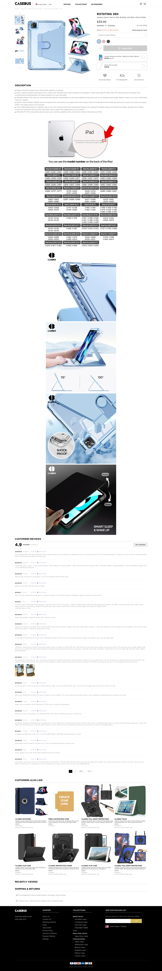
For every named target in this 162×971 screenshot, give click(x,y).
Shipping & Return (49, 922)
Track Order (47, 928)
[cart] (144, 3)
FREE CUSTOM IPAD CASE (58, 819)
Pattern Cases (80, 953)
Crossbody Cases (81, 922)
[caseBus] (23, 3)
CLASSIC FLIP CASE (23, 866)
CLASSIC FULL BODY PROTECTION (95, 819)
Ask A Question (140, 544)
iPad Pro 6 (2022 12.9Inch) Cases (31, 9)
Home (17, 9)
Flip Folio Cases (80, 925)
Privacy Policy (48, 930)
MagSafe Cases (80, 950)
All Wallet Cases (81, 919)
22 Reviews (111, 25)
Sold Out (127, 48)
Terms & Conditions (50, 933)
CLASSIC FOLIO (121, 819)
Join (136, 921)
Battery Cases (80, 947)
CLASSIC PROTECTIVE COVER (60, 866)
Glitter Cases (79, 942)
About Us (46, 916)
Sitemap (46, 939)
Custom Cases (80, 956)
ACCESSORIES (96, 4)
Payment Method (49, 936)
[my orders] (141, 3)
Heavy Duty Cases (81, 936)
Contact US (47, 919)
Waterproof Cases (81, 945)
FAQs (45, 925)
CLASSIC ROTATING (23, 819)
